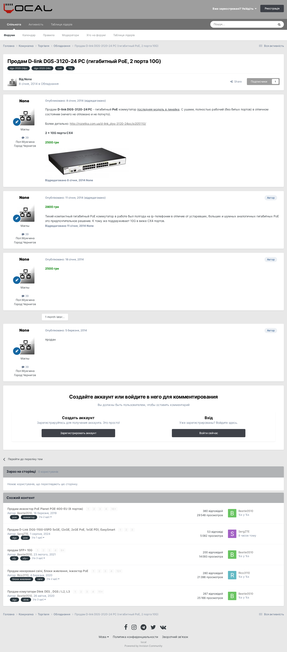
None (28, 79)
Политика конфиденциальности (135, 637)
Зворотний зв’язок (175, 637)
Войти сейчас (208, 433)
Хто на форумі (96, 35)
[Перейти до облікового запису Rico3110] (232, 575)
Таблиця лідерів (124, 35)
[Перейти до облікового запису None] (12, 81)
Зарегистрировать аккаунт (78, 433)
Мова (103, 637)
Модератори (70, 35)
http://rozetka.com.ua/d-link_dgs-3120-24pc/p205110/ (108, 123)
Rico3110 (23, 575)
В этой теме (261, 24)
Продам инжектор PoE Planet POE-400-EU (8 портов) (45, 508)
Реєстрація (272, 8)
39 (26, 137)
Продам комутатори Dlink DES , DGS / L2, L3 (39, 591)
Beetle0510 (24, 513)
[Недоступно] (87, 161)
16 (113, 508)
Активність (36, 24)
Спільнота (14, 24)
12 (118, 571)
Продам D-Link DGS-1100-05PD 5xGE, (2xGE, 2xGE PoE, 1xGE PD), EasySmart (61, 529)
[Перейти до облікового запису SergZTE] (232, 534)
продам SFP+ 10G (20, 550)
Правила (48, 35)
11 (99, 591)
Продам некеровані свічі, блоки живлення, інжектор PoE (48, 571)
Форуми (9, 35)
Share (237, 81)
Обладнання (50, 83)
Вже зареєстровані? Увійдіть (234, 8)
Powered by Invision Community (143, 645)
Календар (29, 35)
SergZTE (22, 533)
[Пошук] (279, 24)
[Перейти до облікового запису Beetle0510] (232, 513)
